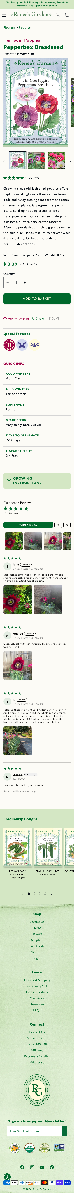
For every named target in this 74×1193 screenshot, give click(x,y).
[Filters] (58, 525)
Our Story (37, 998)
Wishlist (37, 952)
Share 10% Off (37, 1044)
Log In (37, 958)
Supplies (37, 940)
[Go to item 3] (53, 541)
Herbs (37, 928)
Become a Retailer (37, 1056)
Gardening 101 (37, 986)
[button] (58, 14)
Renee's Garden (42, 1189)
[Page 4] (45, 893)
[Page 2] (34, 893)
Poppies (25, 27)
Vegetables (37, 921)
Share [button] (40, 318)
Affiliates (37, 1050)
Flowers (9, 27)
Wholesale (37, 1062)
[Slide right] (70, 161)
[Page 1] (29, 893)
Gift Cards (37, 946)
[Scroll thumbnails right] (66, 541)
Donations (37, 1004)
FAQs (37, 1010)
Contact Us (37, 1032)
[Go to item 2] (33, 541)
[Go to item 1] (14, 541)
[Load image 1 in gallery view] (17, 160)
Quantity (9, 273)
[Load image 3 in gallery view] (56, 160)
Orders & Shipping (37, 980)
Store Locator (37, 1038)
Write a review (28, 524)
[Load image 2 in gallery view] (36, 160)
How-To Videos (37, 992)
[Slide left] (4, 161)
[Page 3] (39, 893)
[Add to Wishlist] (27, 862)
